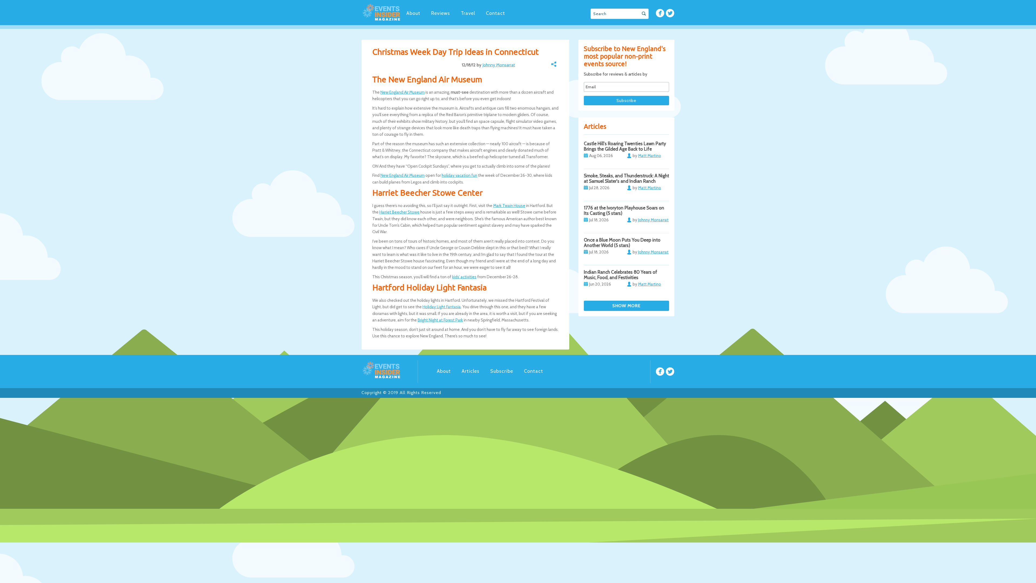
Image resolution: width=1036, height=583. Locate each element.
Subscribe (501, 371)
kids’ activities (464, 276)
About (413, 13)
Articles (470, 371)
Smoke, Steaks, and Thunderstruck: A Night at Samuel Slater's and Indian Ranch (626, 178)
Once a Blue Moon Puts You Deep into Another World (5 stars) (622, 242)
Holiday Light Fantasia (441, 306)
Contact (495, 13)
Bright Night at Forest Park (440, 320)
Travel (468, 13)
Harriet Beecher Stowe (399, 212)
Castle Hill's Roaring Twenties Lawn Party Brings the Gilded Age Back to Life (625, 146)
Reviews (440, 13)
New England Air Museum (402, 92)
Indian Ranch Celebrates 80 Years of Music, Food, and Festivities (620, 274)
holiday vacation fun (459, 175)
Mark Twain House (509, 205)
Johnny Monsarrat (498, 64)
